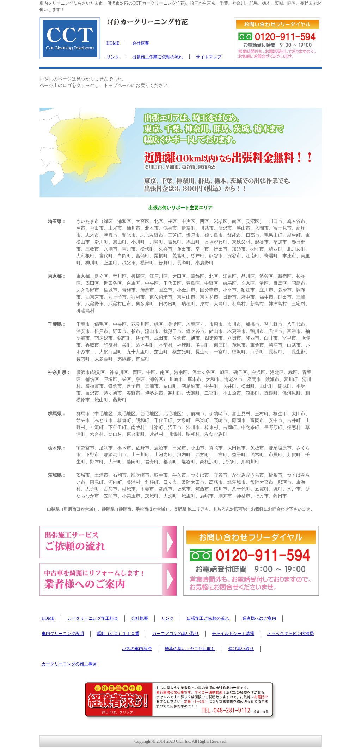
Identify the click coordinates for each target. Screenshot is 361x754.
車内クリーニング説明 (63, 633)
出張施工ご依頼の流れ (208, 618)
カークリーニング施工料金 (92, 618)
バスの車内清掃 (137, 648)
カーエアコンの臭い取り (175, 633)
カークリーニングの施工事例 (69, 663)
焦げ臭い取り (241, 648)
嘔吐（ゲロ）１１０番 (118, 633)
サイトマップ (208, 56)
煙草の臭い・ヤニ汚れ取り (190, 648)
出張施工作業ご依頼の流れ (157, 56)
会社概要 (140, 43)
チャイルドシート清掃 (233, 633)
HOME (112, 43)
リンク (112, 56)
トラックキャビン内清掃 (290, 633)
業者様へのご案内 (259, 618)
